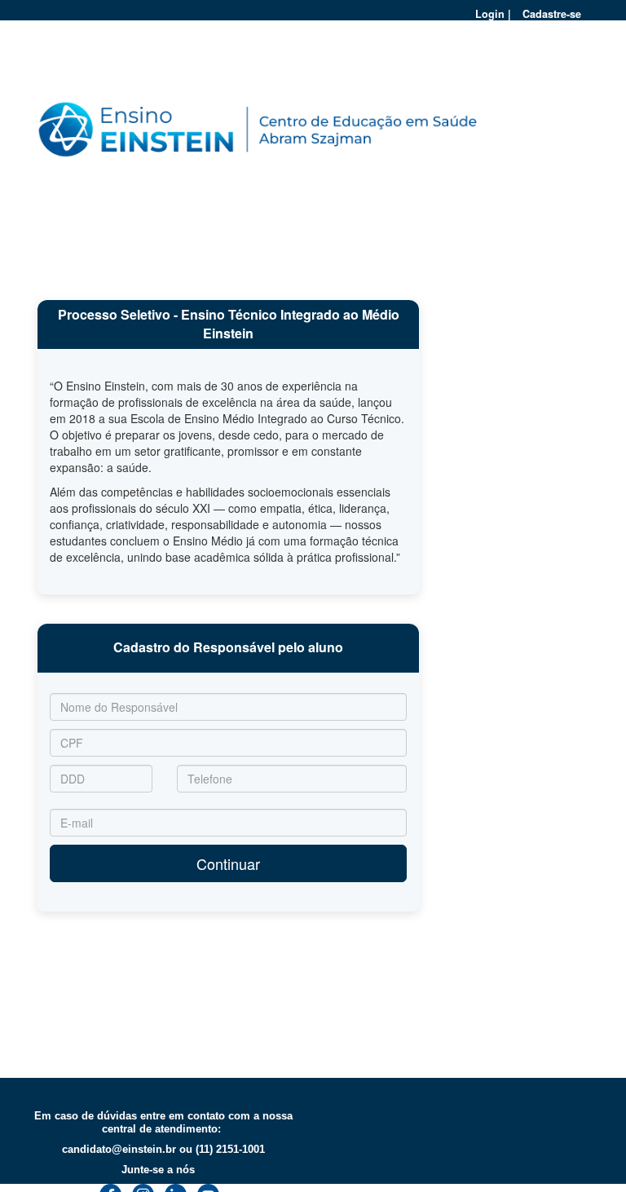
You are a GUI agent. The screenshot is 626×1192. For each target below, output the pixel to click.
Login (490, 14)
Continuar (228, 863)
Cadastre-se (551, 14)
